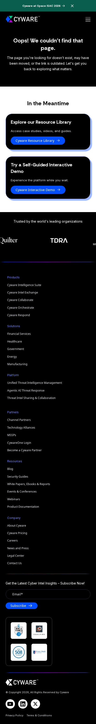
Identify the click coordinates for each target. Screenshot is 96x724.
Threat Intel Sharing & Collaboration (31, 398)
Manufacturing (17, 364)
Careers (12, 540)
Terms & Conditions (39, 715)
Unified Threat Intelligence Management (34, 383)
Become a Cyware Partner (24, 450)
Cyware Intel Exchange (22, 292)
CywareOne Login (19, 443)
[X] (35, 704)
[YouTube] (10, 704)
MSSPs (11, 435)
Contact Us (14, 563)
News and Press (18, 548)
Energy (12, 357)
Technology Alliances (21, 428)
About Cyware (16, 526)
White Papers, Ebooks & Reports (28, 484)
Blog (10, 469)
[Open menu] (88, 19)
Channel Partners (19, 420)
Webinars (13, 499)
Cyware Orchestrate (20, 308)
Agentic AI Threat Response (26, 390)
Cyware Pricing (17, 533)
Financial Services (19, 334)
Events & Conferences (22, 491)
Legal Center (15, 556)
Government (15, 349)
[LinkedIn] (22, 704)
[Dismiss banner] (72, 5)
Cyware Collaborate (20, 300)
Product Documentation (23, 507)
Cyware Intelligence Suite (24, 285)
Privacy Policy (14, 715)
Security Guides (17, 477)
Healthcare (14, 341)
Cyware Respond (18, 315)
